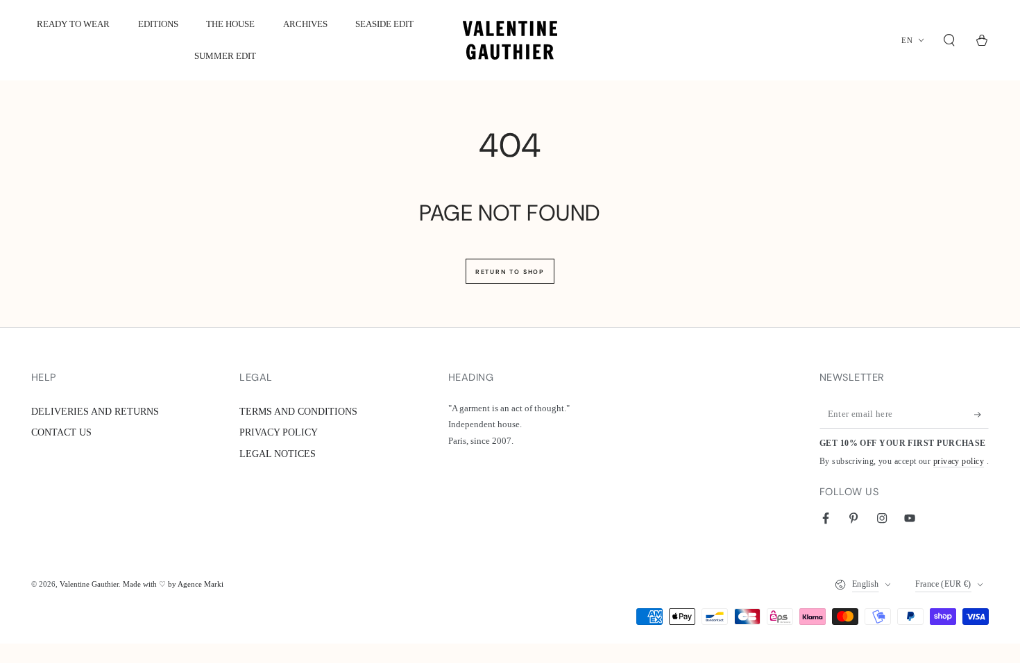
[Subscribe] (981, 415)
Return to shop (510, 272)
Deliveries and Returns (95, 411)
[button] (949, 40)
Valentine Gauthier (89, 584)
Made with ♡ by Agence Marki (173, 584)
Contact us (61, 432)
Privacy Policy (278, 432)
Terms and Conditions (298, 411)
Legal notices (277, 453)
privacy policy (958, 461)
